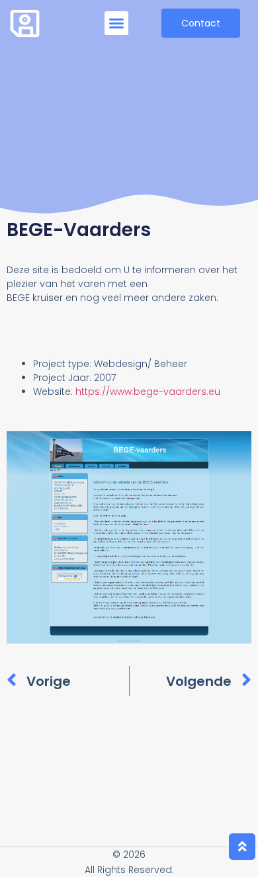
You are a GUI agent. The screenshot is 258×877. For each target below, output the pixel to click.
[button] (116, 23)
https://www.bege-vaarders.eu (147, 391)
